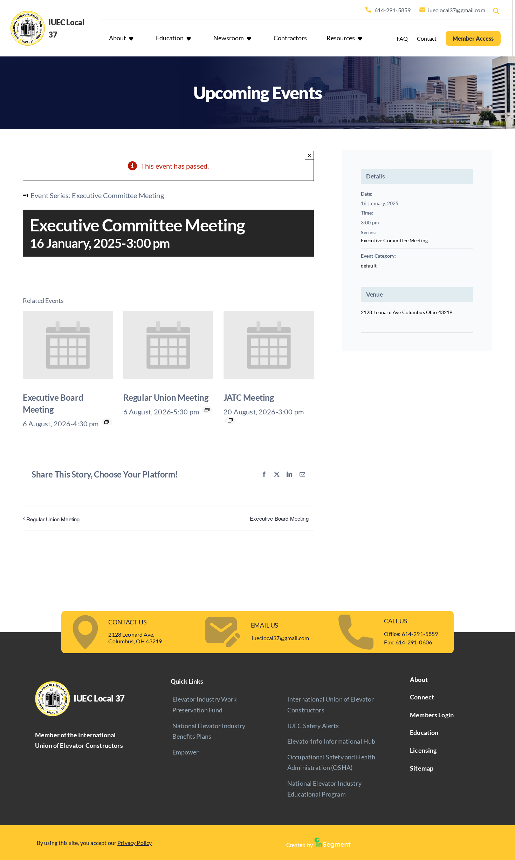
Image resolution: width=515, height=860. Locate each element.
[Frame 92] (318, 841)
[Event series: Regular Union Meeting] (207, 410)
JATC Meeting (249, 397)
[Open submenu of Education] (190, 38)
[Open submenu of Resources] (361, 38)
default (369, 266)
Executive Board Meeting (279, 518)
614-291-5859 (420, 633)
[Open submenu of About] (133, 38)
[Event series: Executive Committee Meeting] (230, 420)
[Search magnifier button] (496, 11)
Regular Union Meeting (165, 397)
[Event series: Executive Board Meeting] (106, 422)
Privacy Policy (134, 842)
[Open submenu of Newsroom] (250, 38)
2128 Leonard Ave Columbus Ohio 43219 (407, 312)
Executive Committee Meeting (394, 240)
